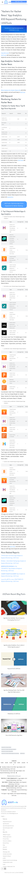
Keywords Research (7, 821)
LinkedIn (23, 762)
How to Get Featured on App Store (14, 735)
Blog (4, 845)
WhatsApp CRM (6, 852)
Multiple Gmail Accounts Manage (10, 860)
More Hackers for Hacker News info (10, 90)
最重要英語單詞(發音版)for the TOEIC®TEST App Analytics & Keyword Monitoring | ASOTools (11, 568)
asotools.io (10, 197)
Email (15, 762)
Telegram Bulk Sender (8, 862)
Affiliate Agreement (7, 836)
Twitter (2, 762)
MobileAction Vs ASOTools (14, 713)
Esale (4, 864)
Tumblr (10, 762)
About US (5, 847)
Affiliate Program (6, 834)
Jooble (4, 858)
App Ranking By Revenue (8, 825)
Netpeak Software (7, 856)
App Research (6, 823)
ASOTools (3, 55)
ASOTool (22, 92)
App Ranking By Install (7, 827)
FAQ (4, 830)
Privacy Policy (6, 838)
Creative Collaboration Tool (9, 866)
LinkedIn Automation (7, 854)
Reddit (6, 762)
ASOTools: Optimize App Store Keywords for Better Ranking (14, 204)
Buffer (18, 762)
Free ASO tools (5, 53)
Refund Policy (6, 843)
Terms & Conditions (7, 841)
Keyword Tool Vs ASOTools (14, 668)
